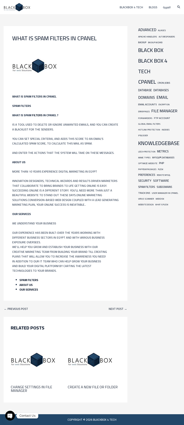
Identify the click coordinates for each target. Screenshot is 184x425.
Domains (146, 97)
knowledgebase (159, 143)
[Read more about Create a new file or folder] (90, 359)
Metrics (163, 151)
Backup (142, 42)
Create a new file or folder (93, 387)
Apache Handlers (147, 37)
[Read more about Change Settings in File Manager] (33, 359)
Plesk (160, 169)
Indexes (165, 130)
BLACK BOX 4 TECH (152, 66)
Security (144, 181)
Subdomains (164, 186)
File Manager (164, 111)
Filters (37, 115)
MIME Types (144, 157)
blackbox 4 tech (131, 7)
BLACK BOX (150, 50)
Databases (161, 90)
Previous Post (16, 308)
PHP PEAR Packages (147, 169)
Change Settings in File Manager (31, 389)
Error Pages (144, 111)
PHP (161, 163)
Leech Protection (146, 151)
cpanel (147, 82)
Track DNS (144, 193)
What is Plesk (161, 204)
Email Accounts (147, 104)
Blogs (153, 7)
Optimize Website (147, 163)
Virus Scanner (146, 199)
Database (145, 90)
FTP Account (162, 118)
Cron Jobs (164, 82)
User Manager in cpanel (165, 193)
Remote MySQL (163, 175)
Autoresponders (167, 37)
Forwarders (145, 118)
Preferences (146, 174)
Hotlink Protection (149, 130)
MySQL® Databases (163, 157)
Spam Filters (28, 280)
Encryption (164, 104)
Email (162, 97)
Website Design (146, 204)
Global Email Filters (149, 124)
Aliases (162, 30)
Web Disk (160, 199)
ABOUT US (26, 285)
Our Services (28, 289)
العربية (167, 7)
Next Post (118, 308)
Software (161, 181)
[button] (178, 7)
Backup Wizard (155, 42)
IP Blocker (143, 135)
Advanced (147, 29)
